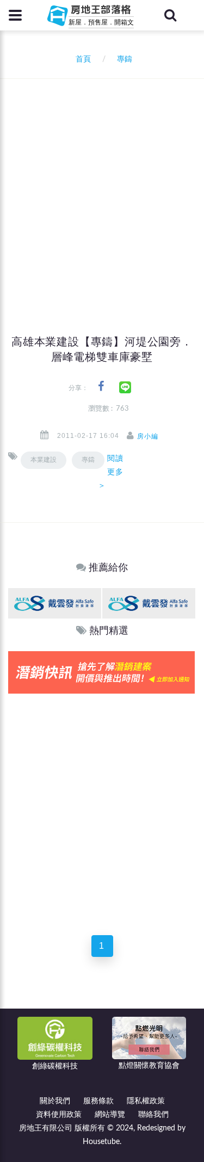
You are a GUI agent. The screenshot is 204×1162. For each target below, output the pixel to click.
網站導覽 (110, 1114)
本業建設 (43, 459)
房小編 (147, 436)
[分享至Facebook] (101, 386)
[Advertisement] (102, 186)
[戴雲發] (54, 603)
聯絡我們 (153, 1114)
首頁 (81, 59)
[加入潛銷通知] (101, 672)
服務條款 (98, 1101)
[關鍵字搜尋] (170, 15)
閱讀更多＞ (110, 472)
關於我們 (55, 1101)
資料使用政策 (59, 1114)
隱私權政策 (146, 1101)
